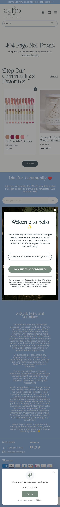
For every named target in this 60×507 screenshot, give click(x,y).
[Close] (55, 210)
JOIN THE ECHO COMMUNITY (30, 269)
